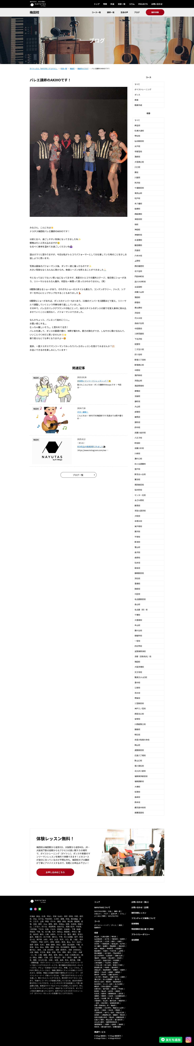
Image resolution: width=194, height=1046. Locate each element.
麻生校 (137, 125)
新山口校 (138, 760)
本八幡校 (138, 203)
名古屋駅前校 (140, 599)
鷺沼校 (137, 479)
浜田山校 (138, 380)
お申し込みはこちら (55, 872)
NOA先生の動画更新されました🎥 (91, 446)
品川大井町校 (140, 281)
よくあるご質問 (99, 916)
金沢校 (137, 552)
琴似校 (137, 135)
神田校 (137, 229)
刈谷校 (137, 594)
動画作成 (138, 105)
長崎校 (137, 797)
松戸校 (137, 198)
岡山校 (137, 745)
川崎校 (137, 453)
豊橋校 (137, 583)
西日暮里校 (139, 266)
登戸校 (137, 469)
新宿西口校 (139, 365)
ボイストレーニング (143, 89)
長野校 (137, 557)
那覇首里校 (139, 812)
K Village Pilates (100, 1038)
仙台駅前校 (139, 141)
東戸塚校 (138, 526)
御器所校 (138, 635)
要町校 (137, 401)
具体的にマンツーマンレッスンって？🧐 (94, 381)
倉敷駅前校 (139, 750)
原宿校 (137, 302)
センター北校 (140, 495)
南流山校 (138, 193)
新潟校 (137, 542)
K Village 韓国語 (100, 1036)
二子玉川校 (139, 349)
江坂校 (137, 687)
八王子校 (138, 437)
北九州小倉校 (140, 771)
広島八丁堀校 (140, 755)
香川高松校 (139, 765)
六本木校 (138, 255)
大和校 (137, 516)
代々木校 (138, 318)
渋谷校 (137, 312)
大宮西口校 (139, 162)
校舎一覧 (121, 4)
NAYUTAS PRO (113, 916)
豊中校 (137, 682)
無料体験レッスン (138, 912)
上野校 (137, 260)
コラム (132, 4)
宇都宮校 (138, 151)
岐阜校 (137, 568)
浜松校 (137, 578)
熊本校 (137, 802)
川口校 (137, 167)
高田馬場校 (139, 385)
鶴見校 (137, 505)
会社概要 (135, 939)
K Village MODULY (114, 1038)
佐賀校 (137, 791)
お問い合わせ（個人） (140, 902)
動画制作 (97, 927)
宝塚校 (137, 719)
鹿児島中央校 (140, 807)
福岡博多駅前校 (141, 776)
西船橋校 (138, 214)
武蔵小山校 (139, 292)
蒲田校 (137, 297)
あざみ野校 (139, 500)
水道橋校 (138, 240)
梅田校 (34, 12)
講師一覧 (110, 12)
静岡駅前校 (139, 573)
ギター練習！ (82, 412)
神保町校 (138, 234)
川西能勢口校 (140, 724)
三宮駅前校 (139, 703)
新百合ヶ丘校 (140, 474)
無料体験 (155, 12)
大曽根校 (138, 620)
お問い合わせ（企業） (140, 907)
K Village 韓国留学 (114, 1036)
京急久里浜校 (140, 510)
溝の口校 (138, 458)
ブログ (137, 12)
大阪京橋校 (139, 666)
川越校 (137, 177)
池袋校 (137, 396)
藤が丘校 (138, 630)
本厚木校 (138, 521)
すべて (137, 84)
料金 (112, 4)
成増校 (137, 411)
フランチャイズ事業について (143, 918)
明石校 (137, 734)
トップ (97, 4)
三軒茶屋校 (139, 333)
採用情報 (135, 923)
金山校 (137, 604)
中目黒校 (138, 328)
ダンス (137, 94)
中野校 (137, 370)
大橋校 (137, 786)
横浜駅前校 (139, 484)
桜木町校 (138, 489)
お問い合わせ (156, 4)
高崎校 (137, 156)
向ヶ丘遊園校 (140, 464)
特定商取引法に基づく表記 (142, 929)
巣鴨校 (137, 391)
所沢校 (137, 182)
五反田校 (138, 286)
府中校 (137, 427)
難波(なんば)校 (141, 677)
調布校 (137, 422)
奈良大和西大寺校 (142, 739)
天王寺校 (138, 672)
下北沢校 (138, 339)
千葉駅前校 (139, 188)
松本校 (137, 562)
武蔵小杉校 (139, 448)
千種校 (137, 614)
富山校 (137, 547)
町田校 (137, 443)
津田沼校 (138, 219)
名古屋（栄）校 (141, 609)
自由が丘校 (139, 323)
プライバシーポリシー (140, 934)
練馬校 (137, 417)
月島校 (137, 250)
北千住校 (138, 271)
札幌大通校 (139, 130)
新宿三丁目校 (140, 359)
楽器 (136, 99)
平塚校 (137, 536)
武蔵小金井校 (140, 432)
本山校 (137, 625)
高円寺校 (138, 375)
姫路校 (137, 729)
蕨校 (136, 172)
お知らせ (97, 913)
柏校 (136, 224)
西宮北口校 (139, 713)
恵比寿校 (138, 307)
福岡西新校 (139, 781)
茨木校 (137, 693)
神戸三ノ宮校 (140, 708)
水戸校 (137, 146)
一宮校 (137, 641)
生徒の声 (124, 12)
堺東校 (137, 698)
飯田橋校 (138, 245)
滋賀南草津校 (140, 651)
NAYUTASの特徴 (100, 911)
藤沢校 (137, 531)
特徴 (105, 4)
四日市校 (138, 646)
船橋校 (137, 208)
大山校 (137, 406)
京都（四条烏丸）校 (143, 656)
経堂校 (137, 344)
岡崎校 (137, 588)
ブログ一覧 (78, 474)
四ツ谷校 (138, 354)
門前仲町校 (139, 276)
